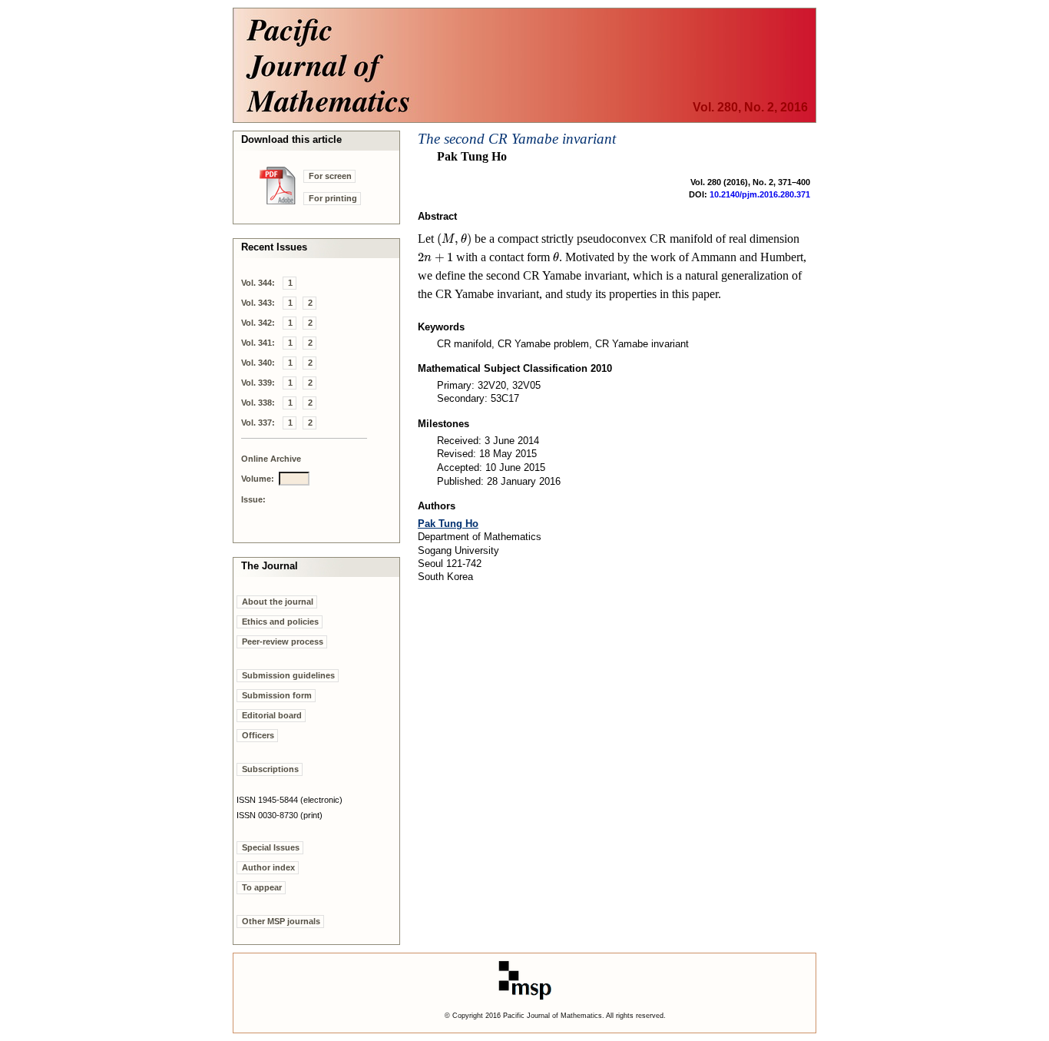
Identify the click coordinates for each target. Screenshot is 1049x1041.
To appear (262, 887)
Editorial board (272, 715)
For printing (333, 198)
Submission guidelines (288, 675)
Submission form (277, 695)
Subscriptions (270, 769)
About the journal (277, 601)
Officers (258, 735)
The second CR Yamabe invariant (517, 139)
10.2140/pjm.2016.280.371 (760, 194)
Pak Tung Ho (448, 523)
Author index (268, 867)
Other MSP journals (281, 921)
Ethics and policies (280, 621)
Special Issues (270, 847)
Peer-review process (282, 641)
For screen (330, 176)
